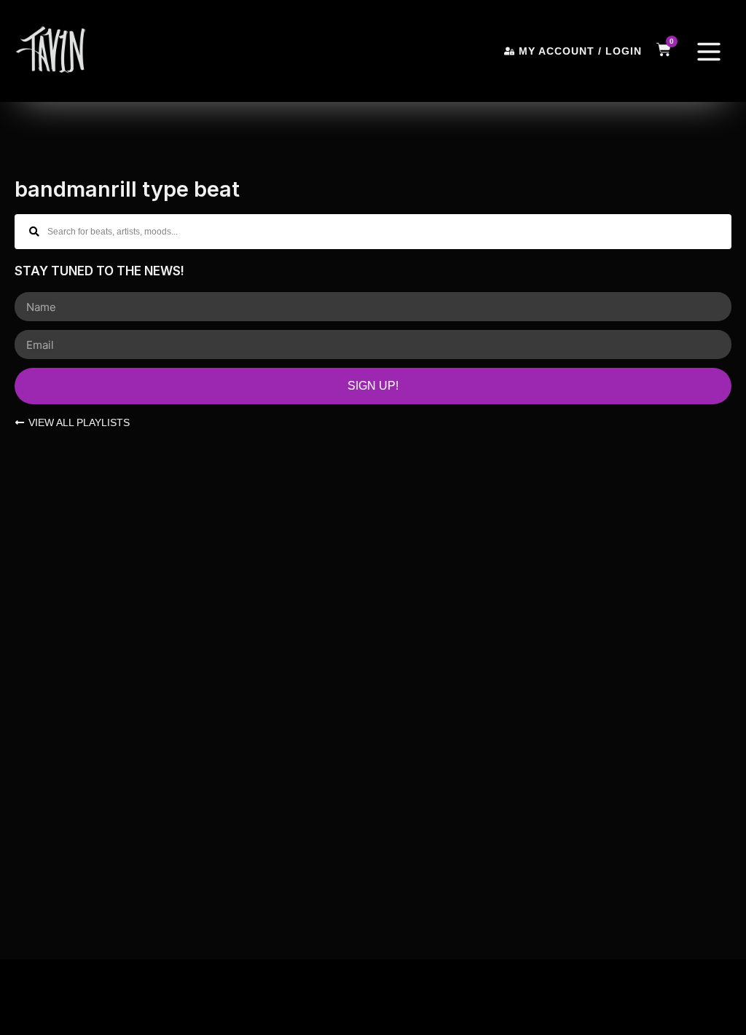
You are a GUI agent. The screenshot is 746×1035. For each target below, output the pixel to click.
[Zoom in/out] (13, 996)
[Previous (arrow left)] (13, 1022)
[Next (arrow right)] (43, 1022)
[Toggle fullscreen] (43, 996)
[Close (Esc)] (103, 996)
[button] (708, 54)
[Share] (73, 996)
